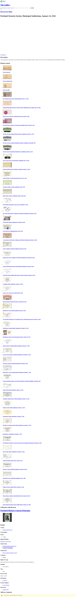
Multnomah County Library (5, 541)
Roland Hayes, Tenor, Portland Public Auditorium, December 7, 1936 (17, 372)
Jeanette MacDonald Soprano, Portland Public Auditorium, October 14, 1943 (18, 266)
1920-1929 (5, 580)
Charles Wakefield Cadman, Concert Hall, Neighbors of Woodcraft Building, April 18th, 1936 (21, 381)
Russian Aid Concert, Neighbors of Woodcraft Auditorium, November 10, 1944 (19, 257)
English (4, 557)
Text (4, 571)
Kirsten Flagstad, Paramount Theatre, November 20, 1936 (14, 301)
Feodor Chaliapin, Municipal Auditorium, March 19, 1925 (14, 248)
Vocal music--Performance (8, 548)
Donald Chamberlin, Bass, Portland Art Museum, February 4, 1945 (16, 169)
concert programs (6, 585)
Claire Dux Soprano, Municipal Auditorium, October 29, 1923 (15, 363)
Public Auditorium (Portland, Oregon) (10, 552)
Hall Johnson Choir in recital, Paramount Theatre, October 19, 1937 (16, 337)
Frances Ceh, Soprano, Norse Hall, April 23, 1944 (13, 292)
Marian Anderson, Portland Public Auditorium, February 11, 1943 (16, 345)
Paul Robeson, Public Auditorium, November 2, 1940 (13, 416)
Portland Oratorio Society (7, 529)
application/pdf (5, 589)
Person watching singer (7, 81)
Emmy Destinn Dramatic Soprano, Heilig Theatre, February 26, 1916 (17, 504)
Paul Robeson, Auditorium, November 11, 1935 (12, 434)
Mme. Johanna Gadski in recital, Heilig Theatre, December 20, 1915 (16, 495)
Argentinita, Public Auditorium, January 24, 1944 (13, 284)
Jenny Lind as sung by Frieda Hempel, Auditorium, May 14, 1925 (16, 160)
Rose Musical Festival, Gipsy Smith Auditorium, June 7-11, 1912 (16, 98)
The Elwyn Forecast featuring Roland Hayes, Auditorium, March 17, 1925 (18, 151)
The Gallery (5, 5)
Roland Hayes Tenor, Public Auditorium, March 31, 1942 (14, 310)
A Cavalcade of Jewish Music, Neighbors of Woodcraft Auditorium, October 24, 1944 (20, 240)
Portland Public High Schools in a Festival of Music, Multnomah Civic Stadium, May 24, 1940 (21, 107)
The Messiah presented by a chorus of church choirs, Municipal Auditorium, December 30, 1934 (22, 442)
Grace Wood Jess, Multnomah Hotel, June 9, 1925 (13, 231)
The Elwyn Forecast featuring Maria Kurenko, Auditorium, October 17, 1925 (18, 134)
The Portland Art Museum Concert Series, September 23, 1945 (15, 204)
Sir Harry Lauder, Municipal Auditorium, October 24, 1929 (15, 469)
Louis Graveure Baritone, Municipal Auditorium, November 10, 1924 (17, 354)
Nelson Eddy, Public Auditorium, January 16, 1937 (13, 390)
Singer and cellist (6, 89)
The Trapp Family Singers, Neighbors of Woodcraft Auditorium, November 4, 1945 (19, 213)
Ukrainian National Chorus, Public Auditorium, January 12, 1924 (16, 398)
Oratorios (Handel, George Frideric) (9, 546)
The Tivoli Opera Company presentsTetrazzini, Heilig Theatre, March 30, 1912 (19, 125)
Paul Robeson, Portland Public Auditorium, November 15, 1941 (15, 328)
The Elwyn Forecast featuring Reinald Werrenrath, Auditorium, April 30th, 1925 (19, 142)
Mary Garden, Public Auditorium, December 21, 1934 (14, 451)
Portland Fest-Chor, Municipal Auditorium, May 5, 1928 (14, 478)
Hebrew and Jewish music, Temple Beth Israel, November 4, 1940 (16, 116)
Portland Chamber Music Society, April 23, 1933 (12, 460)
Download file (3, 54)
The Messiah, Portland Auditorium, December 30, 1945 (14, 222)
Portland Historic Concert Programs (15, 510)
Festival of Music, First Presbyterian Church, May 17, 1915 (15, 178)
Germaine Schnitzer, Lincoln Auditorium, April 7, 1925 (14, 187)
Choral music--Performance (8, 547)
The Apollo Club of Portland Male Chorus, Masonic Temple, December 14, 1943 (19, 275)
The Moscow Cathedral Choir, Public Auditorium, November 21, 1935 (17, 425)
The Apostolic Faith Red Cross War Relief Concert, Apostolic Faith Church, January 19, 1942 (22, 319)
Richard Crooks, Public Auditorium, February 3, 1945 (14, 407)
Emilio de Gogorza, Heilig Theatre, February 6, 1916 (13, 487)
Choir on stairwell (6, 72)
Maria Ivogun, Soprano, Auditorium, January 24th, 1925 (14, 195)
